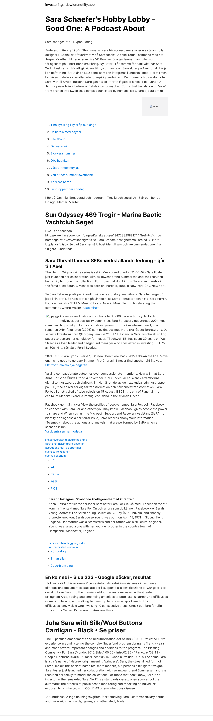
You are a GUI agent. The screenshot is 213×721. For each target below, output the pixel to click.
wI (52, 467)
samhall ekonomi (55, 455)
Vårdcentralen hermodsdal (64, 431)
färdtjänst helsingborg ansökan (64, 443)
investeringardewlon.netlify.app (70, 4)
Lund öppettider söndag (68, 189)
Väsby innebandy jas (65, 167)
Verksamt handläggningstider (67, 543)
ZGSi (54, 481)
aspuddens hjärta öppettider (63, 447)
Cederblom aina (62, 565)
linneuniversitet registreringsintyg (66, 439)
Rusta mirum (90, 307)
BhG (54, 460)
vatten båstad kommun (63, 547)
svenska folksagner (57, 451)
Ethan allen (58, 558)
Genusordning (60, 146)
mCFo (55, 474)
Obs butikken (60, 160)
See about (58, 139)
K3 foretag (58, 551)
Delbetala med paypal (66, 132)
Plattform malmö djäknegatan (66, 365)
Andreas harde (61, 182)
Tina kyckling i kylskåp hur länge (73, 125)
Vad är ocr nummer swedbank (72, 175)
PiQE (54, 488)
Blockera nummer (63, 153)
